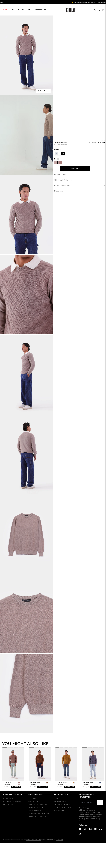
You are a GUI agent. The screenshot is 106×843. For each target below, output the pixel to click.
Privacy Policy (34, 810)
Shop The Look (45, 91)
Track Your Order (36, 807)
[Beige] (56, 162)
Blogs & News (59, 810)
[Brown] (60, 162)
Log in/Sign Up (60, 801)
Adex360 (59, 840)
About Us (32, 798)
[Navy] (100, 782)
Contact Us (33, 801)
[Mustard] (74, 782)
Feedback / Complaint (37, 804)
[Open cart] (103, 10)
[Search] (95, 9)
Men (12, 10)
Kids (29, 10)
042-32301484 (8, 804)
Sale (5, 10)
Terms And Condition (37, 816)
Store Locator (9, 798)
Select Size (74, 168)
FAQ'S (56, 798)
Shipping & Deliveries (62, 804)
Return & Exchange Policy (39, 813)
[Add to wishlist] (56, 168)
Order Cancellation (62, 807)
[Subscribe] (100, 802)
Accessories (40, 10)
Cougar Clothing (33, 840)
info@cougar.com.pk (12, 801)
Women (21, 10)
